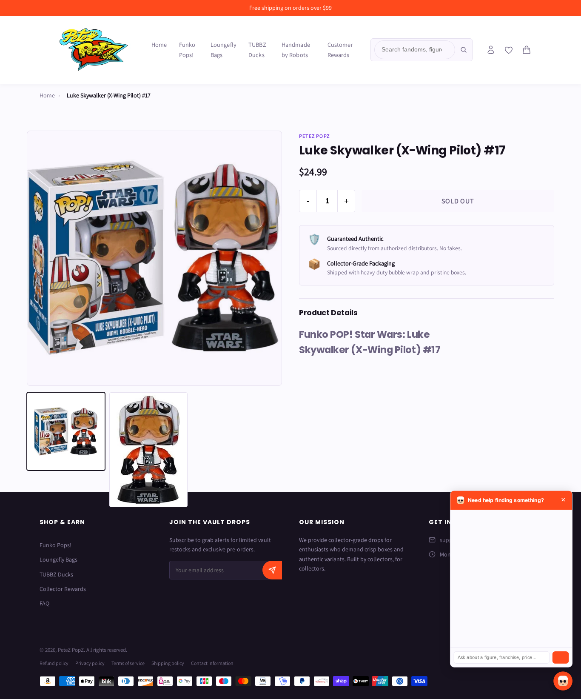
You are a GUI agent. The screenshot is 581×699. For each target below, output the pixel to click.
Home (159, 44)
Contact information (212, 663)
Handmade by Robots (296, 49)
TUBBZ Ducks (257, 49)
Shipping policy (167, 663)
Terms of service (128, 663)
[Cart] (526, 49)
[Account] (491, 49)
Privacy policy (90, 663)
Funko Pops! (187, 49)
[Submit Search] (464, 50)
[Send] (561, 657)
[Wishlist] (508, 50)
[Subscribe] (272, 570)
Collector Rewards (63, 589)
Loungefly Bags (223, 49)
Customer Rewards (340, 49)
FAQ (44, 603)
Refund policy (54, 663)
